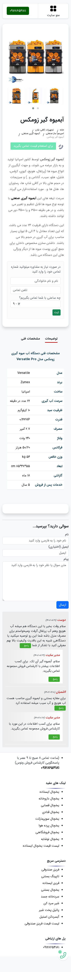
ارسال (62, 604)
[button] (33, 108)
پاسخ (26, 645)
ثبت (56, 312)
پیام (66, 559)
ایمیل (65, 546)
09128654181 (18, 10)
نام (67, 534)
